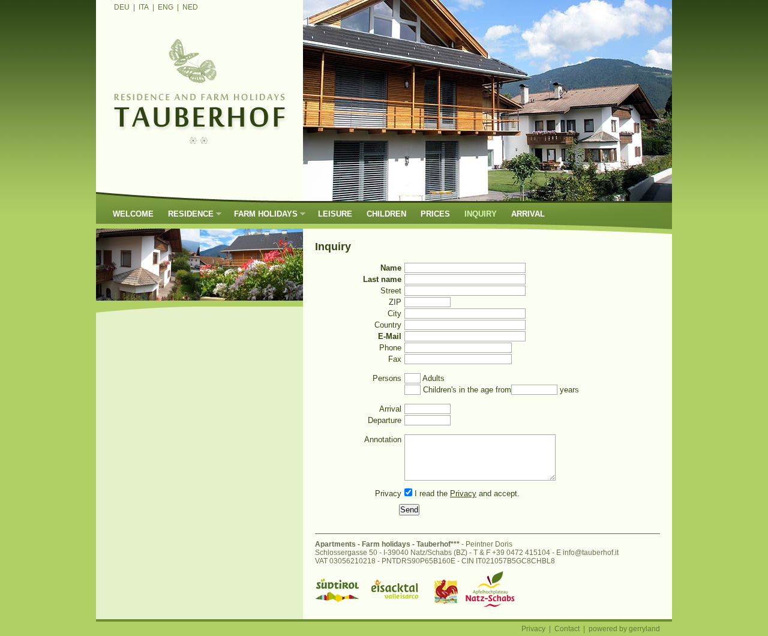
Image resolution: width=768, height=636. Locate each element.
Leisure (335, 213)
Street (390, 290)
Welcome (133, 213)
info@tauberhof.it (591, 552)
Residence (187, 213)
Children (386, 213)
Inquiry (480, 213)
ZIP (395, 302)
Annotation (382, 439)
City (394, 313)
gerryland (644, 629)
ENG (165, 7)
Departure (384, 420)
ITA (144, 7)
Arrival (528, 213)
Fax (394, 359)
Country (387, 324)
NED (190, 7)
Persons (387, 378)
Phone (390, 347)
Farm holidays (262, 213)
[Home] (199, 152)
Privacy (388, 493)
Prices (435, 213)
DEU (122, 7)
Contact (567, 629)
